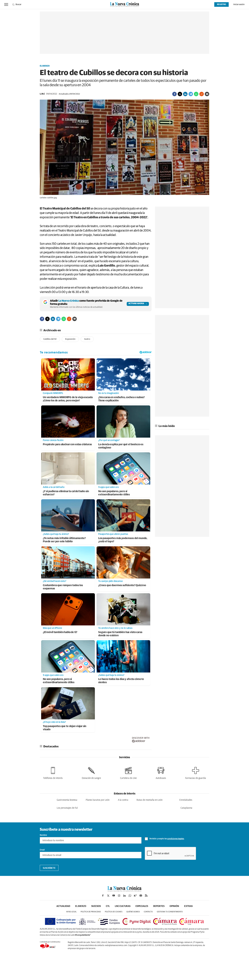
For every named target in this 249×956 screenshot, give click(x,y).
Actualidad (63, 906)
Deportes (158, 906)
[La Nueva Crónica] (124, 890)
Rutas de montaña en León (149, 800)
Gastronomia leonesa (67, 800)
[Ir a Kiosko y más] (135, 895)
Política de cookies (113, 912)
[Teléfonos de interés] (53, 772)
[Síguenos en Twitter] (108, 895)
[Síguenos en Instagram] (119, 895)
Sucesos (96, 906)
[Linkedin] (185, 94)
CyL (108, 906)
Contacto (148, 912)
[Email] (207, 94)
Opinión (174, 906)
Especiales (142, 906)
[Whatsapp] (196, 94)
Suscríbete (49, 868)
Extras (188, 906)
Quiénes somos (133, 912)
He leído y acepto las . (166, 839)
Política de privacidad (91, 912)
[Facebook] (174, 94)
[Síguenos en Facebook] (103, 895)
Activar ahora (136, 304)
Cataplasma (186, 808)
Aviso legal (71, 912)
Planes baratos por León (97, 800)
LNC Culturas (122, 906)
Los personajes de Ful (67, 808)
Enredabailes (185, 800)
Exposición (70, 339)
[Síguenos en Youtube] (113, 895)
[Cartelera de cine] (128, 772)
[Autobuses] (160, 772)
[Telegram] (191, 94)
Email (42, 850)
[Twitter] (180, 94)
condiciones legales (175, 839)
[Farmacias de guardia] (195, 772)
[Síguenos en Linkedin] (124, 895)
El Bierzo (45, 66)
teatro (87, 339)
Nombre (43, 835)
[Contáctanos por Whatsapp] (130, 895)
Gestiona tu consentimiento (170, 912)
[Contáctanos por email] (140, 895)
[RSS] (146, 895)
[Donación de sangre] (91, 772)
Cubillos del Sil (49, 339)
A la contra (123, 800)
